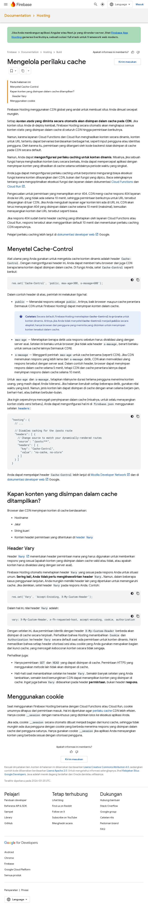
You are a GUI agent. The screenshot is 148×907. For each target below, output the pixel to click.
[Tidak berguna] (138, 52)
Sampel (8, 811)
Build (59, 52)
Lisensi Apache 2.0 (57, 770)
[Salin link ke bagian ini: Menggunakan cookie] (67, 697)
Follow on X (58, 811)
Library (8, 817)
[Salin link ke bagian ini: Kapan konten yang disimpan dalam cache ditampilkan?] (44, 501)
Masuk (140, 4)
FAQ (102, 829)
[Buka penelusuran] (95, 4)
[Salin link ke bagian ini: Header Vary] (38, 548)
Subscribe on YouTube (64, 817)
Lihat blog (57, 800)
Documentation (17, 15)
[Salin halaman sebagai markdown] (23, 71)
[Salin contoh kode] (138, 280)
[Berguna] (132, 52)
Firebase (12, 52)
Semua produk (12, 875)
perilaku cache (102, 711)
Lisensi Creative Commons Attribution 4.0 (106, 767)
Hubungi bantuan (110, 800)
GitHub (8, 823)
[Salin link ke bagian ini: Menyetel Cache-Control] (76, 249)
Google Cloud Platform (17, 869)
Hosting (43, 15)
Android (9, 852)
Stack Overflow (109, 805)
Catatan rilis (107, 817)
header (84, 537)
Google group (108, 811)
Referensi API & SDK (15, 805)
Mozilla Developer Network (108, 475)
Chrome (9, 857)
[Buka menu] (5, 4)
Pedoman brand (109, 823)
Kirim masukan (127, 61)
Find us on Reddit (62, 805)
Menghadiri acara (62, 823)
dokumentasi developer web (76, 234)
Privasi (24, 890)
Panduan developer (15, 800)
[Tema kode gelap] (132, 280)
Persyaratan (11, 890)
